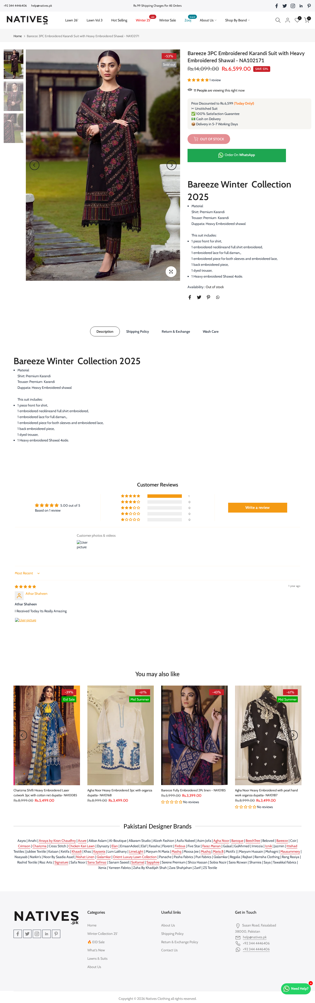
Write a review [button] (257, 507)
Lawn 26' (73, 19)
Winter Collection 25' (102, 933)
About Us (207, 20)
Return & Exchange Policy (179, 942)
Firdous (180, 846)
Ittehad (291, 846)
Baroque (237, 840)
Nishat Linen (85, 857)
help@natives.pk (41, 5)
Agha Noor (221, 840)
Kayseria (99, 851)
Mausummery (290, 851)
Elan (114, 846)
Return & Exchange (176, 331)
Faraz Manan (211, 846)
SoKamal (137, 862)
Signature (61, 862)
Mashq (176, 851)
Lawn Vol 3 (95, 20)
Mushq (206, 851)
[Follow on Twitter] (285, 6)
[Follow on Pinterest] (309, 6)
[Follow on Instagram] (293, 6)
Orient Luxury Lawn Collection (135, 857)
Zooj (190, 19)
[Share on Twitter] (199, 297)
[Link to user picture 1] (26, 629)
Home (18, 36)
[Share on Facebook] (190, 297)
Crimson (24, 846)
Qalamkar (104, 857)
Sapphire (152, 862)
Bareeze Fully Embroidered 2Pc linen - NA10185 (193, 790)
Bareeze (282, 840)
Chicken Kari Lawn (81, 846)
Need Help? (300, 988)
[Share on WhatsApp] (218, 297)
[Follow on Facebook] (276, 6)
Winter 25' (145, 19)
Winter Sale (167, 20)
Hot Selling (119, 20)
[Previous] (34, 165)
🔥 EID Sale (96, 942)
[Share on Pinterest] (208, 297)
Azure (82, 840)
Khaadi (77, 851)
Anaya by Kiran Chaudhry (57, 840)
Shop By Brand (236, 20)
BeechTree (253, 840)
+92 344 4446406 (256, 949)
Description (104, 331)
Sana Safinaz (97, 862)
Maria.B (218, 851)
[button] (198, 80)
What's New (96, 950)
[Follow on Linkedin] (301, 6)
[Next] (171, 165)
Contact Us (169, 950)
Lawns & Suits (97, 958)
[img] (25, 586)
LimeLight (136, 851)
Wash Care (211, 331)
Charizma (39, 846)
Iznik (268, 846)
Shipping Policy (137, 331)
